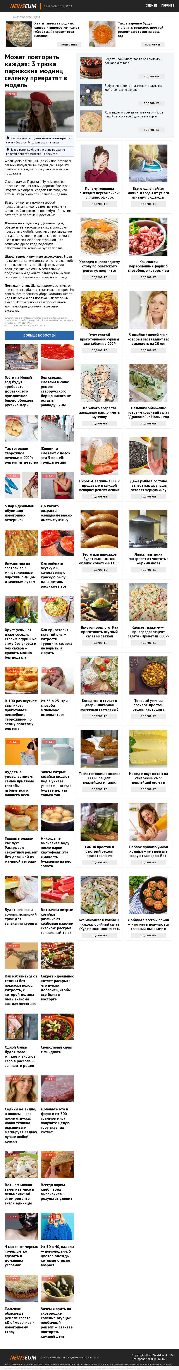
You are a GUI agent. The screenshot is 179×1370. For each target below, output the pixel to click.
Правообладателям (136, 1368)
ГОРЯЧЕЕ (167, 5)
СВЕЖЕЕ (151, 5)
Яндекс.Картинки (36, 325)
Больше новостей (39, 335)
